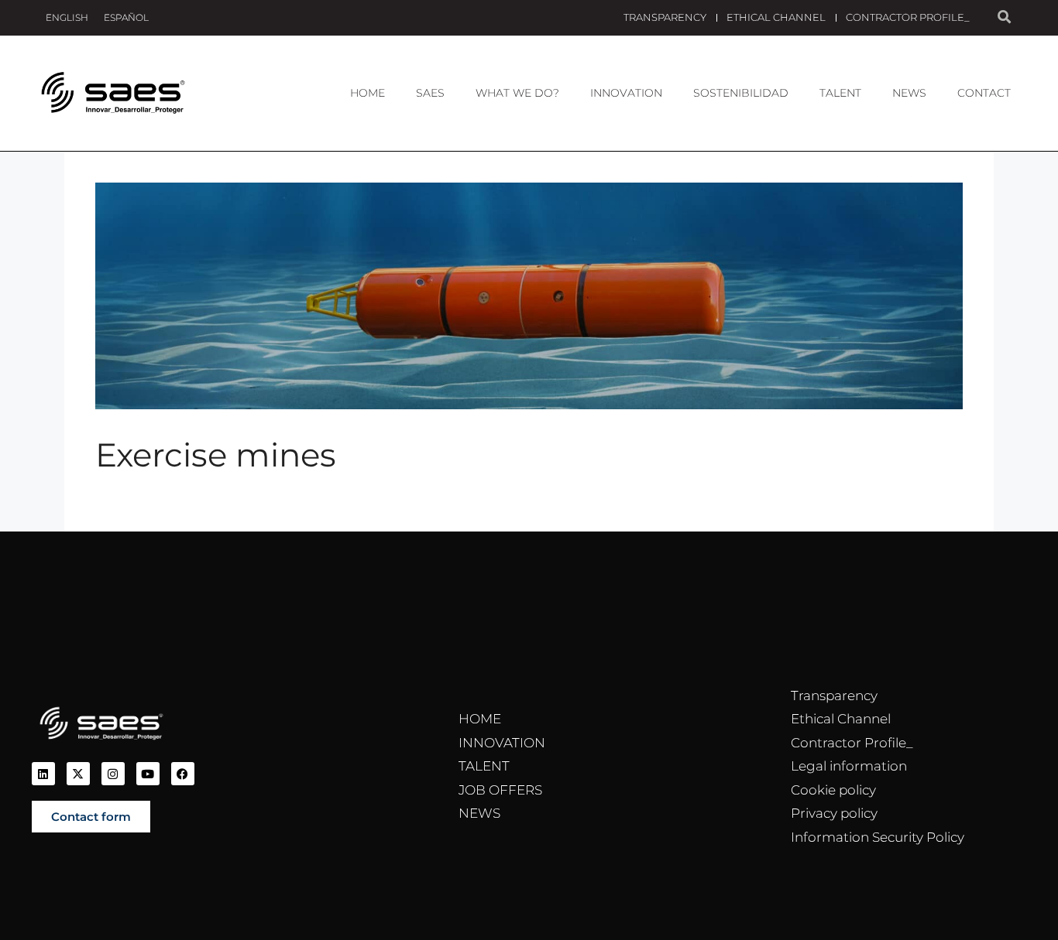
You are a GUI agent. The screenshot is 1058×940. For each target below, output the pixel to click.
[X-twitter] (78, 773)
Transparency (664, 17)
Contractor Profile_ (908, 17)
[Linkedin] (43, 773)
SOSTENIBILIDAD (740, 93)
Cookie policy (833, 790)
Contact (984, 93)
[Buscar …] (1004, 18)
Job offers (500, 790)
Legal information (849, 766)
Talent (840, 93)
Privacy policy (834, 813)
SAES (430, 93)
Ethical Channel (776, 17)
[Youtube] (148, 773)
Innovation (626, 93)
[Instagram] (113, 773)
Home (367, 93)
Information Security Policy (877, 837)
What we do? (517, 93)
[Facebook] (182, 773)
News (909, 93)
